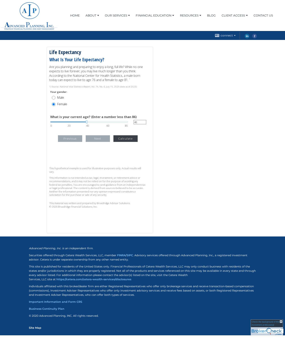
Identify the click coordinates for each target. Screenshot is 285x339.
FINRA (121, 255)
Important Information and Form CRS (55, 302)
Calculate (125, 138)
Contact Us (263, 15)
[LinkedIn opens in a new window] (247, 37)
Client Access (233, 15)
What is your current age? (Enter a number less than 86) (93, 116)
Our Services (116, 15)
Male (60, 97)
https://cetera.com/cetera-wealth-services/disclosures (93, 279)
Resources (189, 15)
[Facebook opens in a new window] (254, 37)
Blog (211, 15)
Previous (70, 138)
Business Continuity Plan (46, 309)
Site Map (35, 328)
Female (62, 104)
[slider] (89, 122)
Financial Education (153, 15)
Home (75, 15)
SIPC (130, 255)
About (91, 15)
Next (97, 138)
